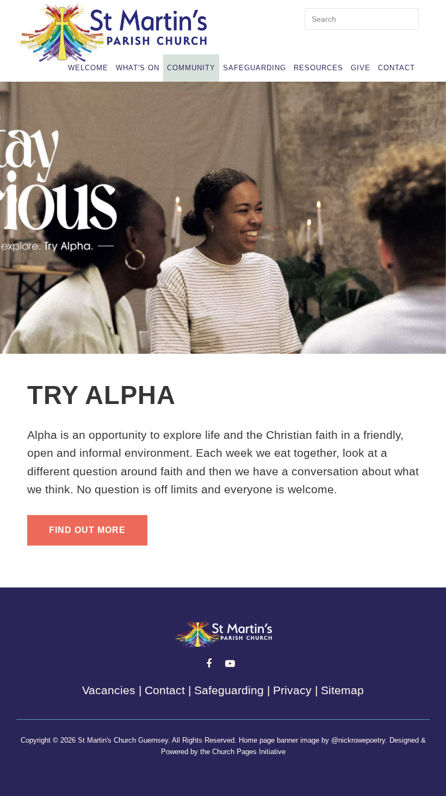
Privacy (292, 690)
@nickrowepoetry (358, 740)
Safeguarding (254, 68)
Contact (396, 68)
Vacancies (108, 690)
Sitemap (342, 690)
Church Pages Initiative (249, 752)
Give (360, 68)
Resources (318, 68)
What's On (137, 68)
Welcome (88, 68)
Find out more (87, 530)
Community (191, 68)
